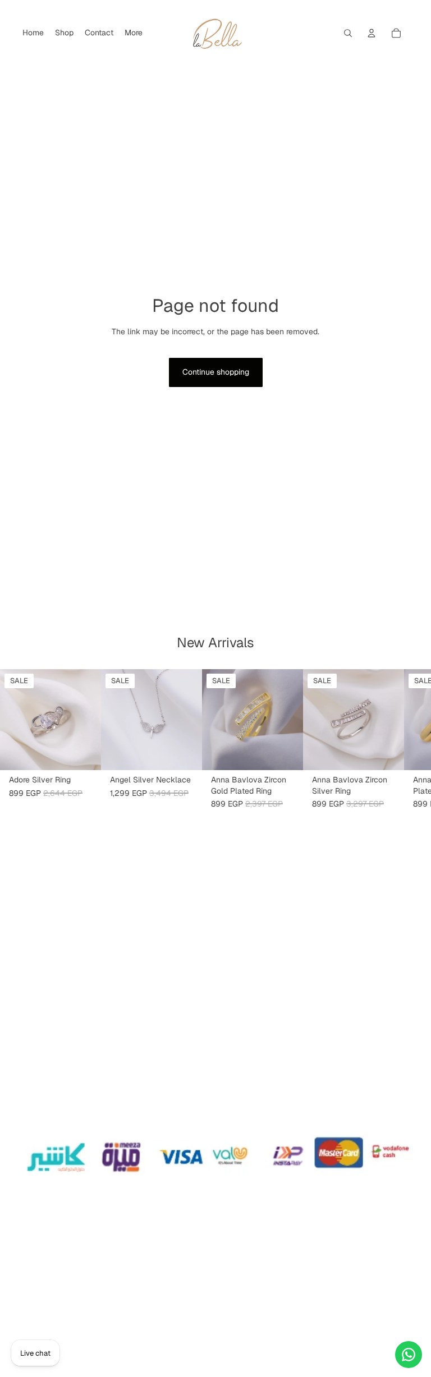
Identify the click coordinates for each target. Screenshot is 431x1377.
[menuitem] (134, 33)
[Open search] (348, 33)
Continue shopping (215, 372)
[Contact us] (408, 1354)
